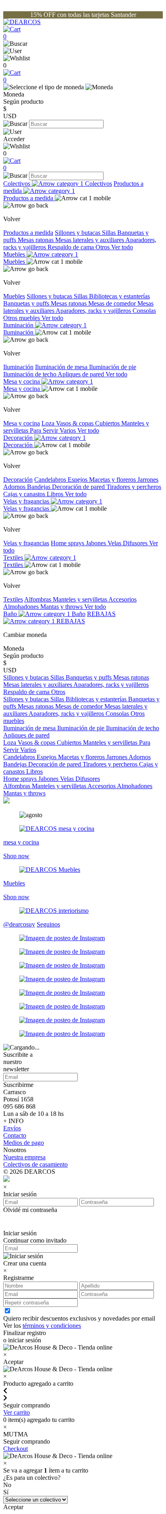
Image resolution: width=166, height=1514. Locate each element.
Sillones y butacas (78, 232)
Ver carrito (16, 1412)
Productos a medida (73, 187)
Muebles (15, 254)
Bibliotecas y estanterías (119, 296)
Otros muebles (22, 317)
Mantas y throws (62, 606)
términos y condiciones (52, 1325)
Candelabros (51, 479)
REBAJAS (70, 621)
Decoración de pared (79, 486)
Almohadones (21, 606)
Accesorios (122, 599)
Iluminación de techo (30, 374)
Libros (56, 494)
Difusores (136, 543)
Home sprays (68, 543)
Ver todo (122, 247)
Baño (11, 613)
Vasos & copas (75, 423)
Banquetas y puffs (27, 303)
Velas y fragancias (27, 501)
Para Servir (45, 430)
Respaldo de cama (71, 247)
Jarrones (147, 479)
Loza (49, 423)
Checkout (15, 1448)
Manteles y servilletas (80, 599)
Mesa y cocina (22, 381)
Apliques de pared (82, 374)
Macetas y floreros (113, 479)
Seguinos (48, 924)
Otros (103, 247)
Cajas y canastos (25, 494)
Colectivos (17, 183)
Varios (68, 430)
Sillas (109, 232)
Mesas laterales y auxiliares (90, 239)
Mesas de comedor (112, 303)
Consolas (144, 310)
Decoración (18, 437)
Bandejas (39, 486)
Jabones (97, 543)
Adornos (15, 486)
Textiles (14, 557)
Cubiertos (108, 423)
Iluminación (19, 325)
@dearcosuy (19, 924)
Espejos (78, 479)
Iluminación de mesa (62, 367)
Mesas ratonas (36, 239)
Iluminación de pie (112, 367)
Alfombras (38, 599)
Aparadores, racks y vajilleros (94, 310)
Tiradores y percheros (133, 486)
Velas (115, 543)
